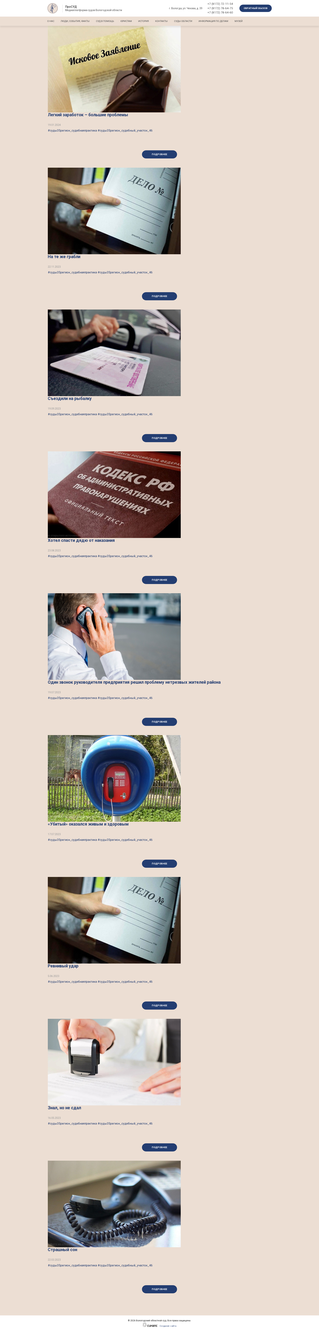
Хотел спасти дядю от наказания (81, 540)
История (143, 21)
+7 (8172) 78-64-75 (220, 8)
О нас (50, 21)
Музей (239, 21)
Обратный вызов (256, 8)
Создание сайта (168, 1326)
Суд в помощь (105, 21)
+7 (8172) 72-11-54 (220, 4)
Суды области (183, 21)
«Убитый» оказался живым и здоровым (88, 824)
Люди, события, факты (75, 21)
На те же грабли (64, 256)
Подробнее (159, 154)
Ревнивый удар (63, 966)
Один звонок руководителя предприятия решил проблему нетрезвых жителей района (134, 682)
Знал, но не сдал (64, 1107)
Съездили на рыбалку (70, 398)
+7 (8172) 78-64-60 (220, 12)
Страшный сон (62, 1249)
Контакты (161, 21)
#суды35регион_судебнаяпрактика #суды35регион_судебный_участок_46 (100, 130)
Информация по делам (213, 21)
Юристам (126, 21)
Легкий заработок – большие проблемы (88, 114)
